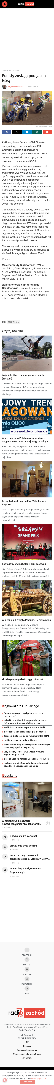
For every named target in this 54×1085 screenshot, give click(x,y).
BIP (27, 1042)
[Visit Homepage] (28, 4)
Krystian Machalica (15, 86)
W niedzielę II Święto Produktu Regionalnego (26, 619)
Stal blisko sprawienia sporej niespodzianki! (24, 727)
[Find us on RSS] (27, 988)
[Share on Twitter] (16, 132)
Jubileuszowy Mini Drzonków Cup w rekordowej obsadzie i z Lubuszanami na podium (26, 764)
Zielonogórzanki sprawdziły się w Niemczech (25, 732)
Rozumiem (28, 1081)
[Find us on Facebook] (27, 950)
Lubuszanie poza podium (23, 845)
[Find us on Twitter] (27, 959)
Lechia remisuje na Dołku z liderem (20, 740)
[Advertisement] (27, 38)
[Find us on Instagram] (27, 978)
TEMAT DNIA (13, 322)
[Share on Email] (47, 132)
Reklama (27, 1046)
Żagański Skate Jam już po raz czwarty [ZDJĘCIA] (23, 377)
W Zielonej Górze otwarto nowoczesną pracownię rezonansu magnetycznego (21, 822)
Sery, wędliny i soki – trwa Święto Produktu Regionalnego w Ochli (24, 753)
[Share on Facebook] (6, 132)
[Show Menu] (51, 4)
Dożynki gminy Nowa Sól (23, 835)
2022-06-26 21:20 (34, 86)
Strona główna (7, 71)
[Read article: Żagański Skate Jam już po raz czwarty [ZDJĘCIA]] (27, 353)
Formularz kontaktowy (27, 1050)
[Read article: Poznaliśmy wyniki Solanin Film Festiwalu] (27, 542)
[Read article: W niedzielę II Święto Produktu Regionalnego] (27, 598)
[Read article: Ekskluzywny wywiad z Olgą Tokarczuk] (27, 658)
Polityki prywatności (39, 1078)
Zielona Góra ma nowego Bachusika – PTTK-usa (26, 759)
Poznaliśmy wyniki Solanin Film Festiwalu (24, 563)
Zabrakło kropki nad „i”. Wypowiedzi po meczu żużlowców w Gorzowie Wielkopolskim (25, 721)
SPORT (17, 71)
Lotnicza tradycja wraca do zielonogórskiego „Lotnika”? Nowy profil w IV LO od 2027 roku (29, 857)
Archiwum (27, 1057)
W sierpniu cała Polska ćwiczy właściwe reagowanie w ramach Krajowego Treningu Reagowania (25, 440)
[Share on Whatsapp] (37, 132)
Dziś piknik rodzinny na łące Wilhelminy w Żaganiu (24, 503)
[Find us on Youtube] (27, 969)
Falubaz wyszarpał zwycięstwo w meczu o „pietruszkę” (23, 714)
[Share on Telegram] (27, 132)
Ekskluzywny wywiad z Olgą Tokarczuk (22, 679)
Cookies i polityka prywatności (27, 1054)
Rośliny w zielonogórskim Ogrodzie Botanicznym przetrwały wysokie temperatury (27, 746)
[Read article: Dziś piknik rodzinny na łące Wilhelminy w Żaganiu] (27, 479)
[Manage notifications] (5, 1080)
